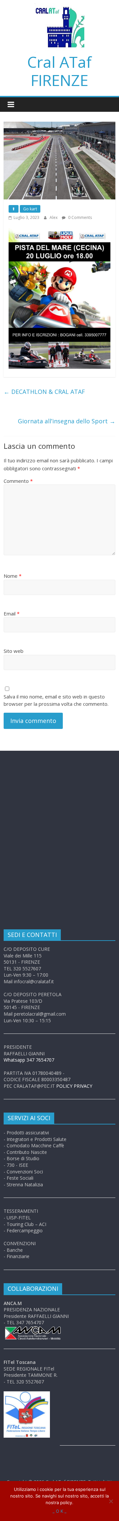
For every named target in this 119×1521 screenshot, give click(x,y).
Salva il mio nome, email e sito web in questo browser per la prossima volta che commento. (56, 700)
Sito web (13, 651)
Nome (12, 575)
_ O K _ (59, 1511)
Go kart (30, 209)
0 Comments (79, 217)
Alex (54, 217)
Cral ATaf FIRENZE (59, 71)
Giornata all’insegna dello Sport (66, 421)
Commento (18, 481)
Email (12, 613)
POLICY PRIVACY (74, 1086)
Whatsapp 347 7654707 (29, 1060)
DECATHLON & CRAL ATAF (44, 392)
